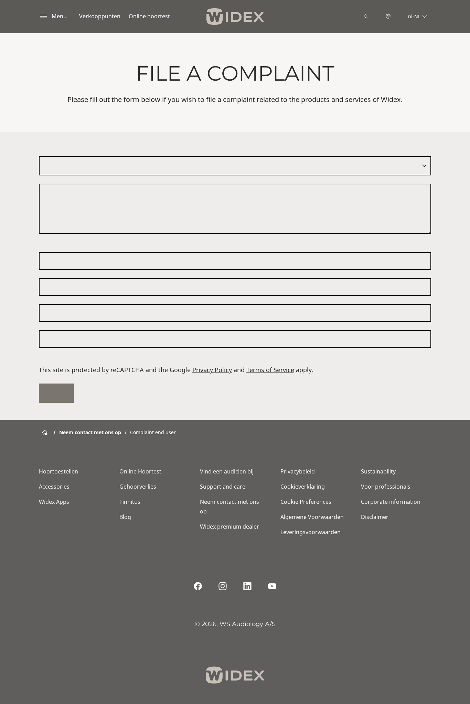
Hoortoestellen (58, 471)
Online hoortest (149, 16)
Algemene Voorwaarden (312, 517)
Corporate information (390, 502)
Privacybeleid (297, 471)
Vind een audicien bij (227, 471)
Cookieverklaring (302, 486)
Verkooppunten (99, 16)
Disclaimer (374, 517)
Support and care (222, 486)
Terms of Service (270, 370)
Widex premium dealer (229, 526)
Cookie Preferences (305, 502)
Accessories (54, 486)
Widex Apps (54, 502)
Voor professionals (385, 486)
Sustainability (378, 471)
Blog (125, 517)
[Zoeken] (366, 16)
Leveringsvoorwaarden (310, 532)
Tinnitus (129, 502)
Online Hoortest (140, 471)
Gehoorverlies (137, 486)
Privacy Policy (212, 370)
